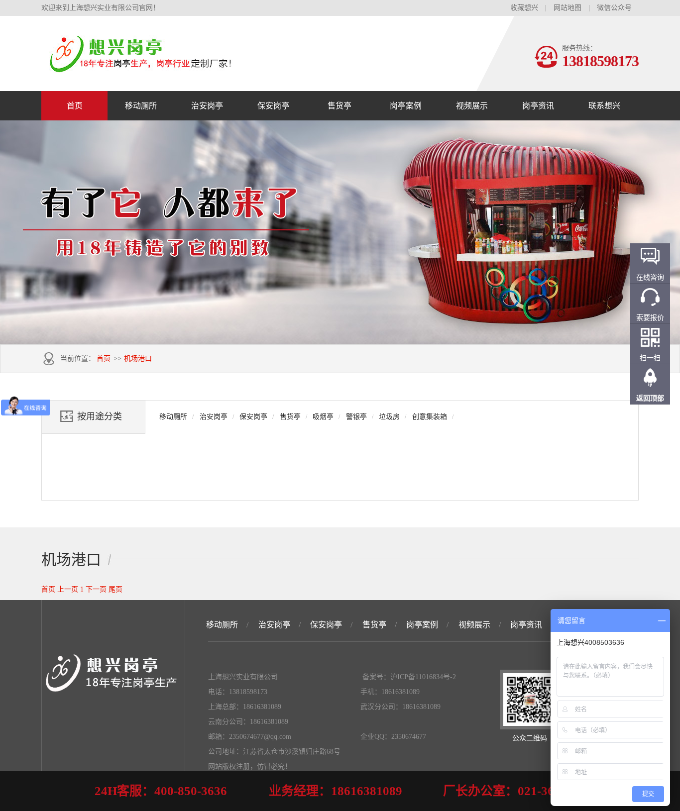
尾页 (115, 589)
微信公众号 (614, 7)
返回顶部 (650, 398)
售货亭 (339, 105)
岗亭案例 (406, 105)
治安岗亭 (207, 105)
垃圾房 (389, 416)
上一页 (67, 589)
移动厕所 (141, 105)
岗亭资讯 (538, 105)
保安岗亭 (273, 105)
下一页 (96, 589)
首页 (75, 105)
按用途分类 (99, 416)
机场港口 (138, 358)
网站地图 (567, 7)
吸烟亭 (323, 416)
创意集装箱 (429, 416)
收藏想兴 (524, 7)
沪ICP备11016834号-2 (423, 677)
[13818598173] (140, 68)
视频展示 (472, 105)
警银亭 (356, 416)
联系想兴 (604, 105)
